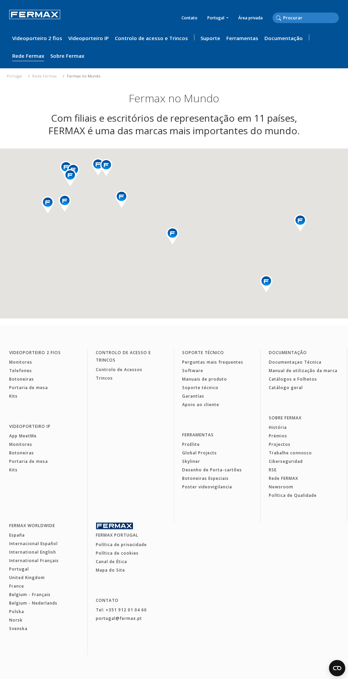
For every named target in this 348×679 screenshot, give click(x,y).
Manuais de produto (204, 379)
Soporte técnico (203, 352)
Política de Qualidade (293, 495)
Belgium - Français (30, 594)
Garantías (193, 396)
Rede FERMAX (283, 478)
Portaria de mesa (28, 387)
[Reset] (337, 17)
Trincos (104, 378)
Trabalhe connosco (290, 453)
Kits (13, 396)
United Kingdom (27, 577)
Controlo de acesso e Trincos (151, 38)
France (16, 586)
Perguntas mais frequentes (212, 362)
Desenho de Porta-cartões (212, 470)
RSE (273, 470)
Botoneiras (21, 379)
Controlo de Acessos (119, 369)
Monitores (20, 362)
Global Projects (199, 453)
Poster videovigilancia (207, 487)
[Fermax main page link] (34, 19)
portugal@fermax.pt (119, 618)
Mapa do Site (110, 570)
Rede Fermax (28, 55)
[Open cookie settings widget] (337, 668)
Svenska (18, 628)
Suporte (210, 38)
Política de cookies (117, 553)
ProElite (191, 444)
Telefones (20, 370)
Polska (16, 611)
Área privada (250, 18)
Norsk (16, 620)
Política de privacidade (121, 544)
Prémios (278, 436)
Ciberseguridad (286, 461)
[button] (300, 223)
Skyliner (191, 461)
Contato (189, 18)
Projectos (280, 444)
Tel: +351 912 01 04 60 (121, 610)
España (17, 535)
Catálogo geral (286, 387)
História (278, 427)
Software (192, 370)
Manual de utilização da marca (303, 370)
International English (32, 552)
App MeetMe (23, 436)
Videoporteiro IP (88, 38)
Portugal (216, 18)
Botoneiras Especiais (205, 478)
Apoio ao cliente (200, 404)
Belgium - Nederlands (33, 603)
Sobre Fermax (67, 55)
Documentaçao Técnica (295, 362)
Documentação (283, 38)
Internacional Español (33, 543)
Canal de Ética (111, 561)
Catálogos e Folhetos (293, 379)
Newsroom (281, 487)
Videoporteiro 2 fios (37, 38)
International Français (34, 560)
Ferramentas (242, 38)
